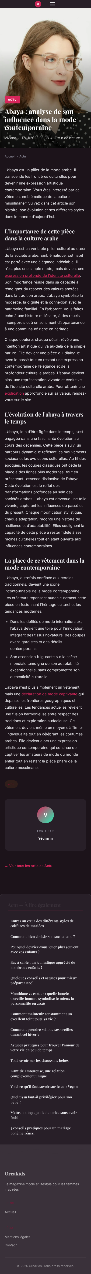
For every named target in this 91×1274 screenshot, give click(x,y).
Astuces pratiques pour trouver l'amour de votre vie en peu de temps (45, 1047)
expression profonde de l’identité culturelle (42, 275)
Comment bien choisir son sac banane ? (42, 936)
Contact (11, 1245)
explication (14, 393)
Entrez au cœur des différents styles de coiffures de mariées (42, 923)
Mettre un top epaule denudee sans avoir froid (43, 1115)
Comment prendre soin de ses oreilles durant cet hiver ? (41, 1032)
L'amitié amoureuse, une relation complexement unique (37, 1073)
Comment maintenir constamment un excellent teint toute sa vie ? (41, 1016)
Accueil (10, 156)
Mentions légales (17, 1237)
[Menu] (52, 4)
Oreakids (15, 1173)
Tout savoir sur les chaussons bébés (39, 1060)
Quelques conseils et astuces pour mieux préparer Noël (43, 980)
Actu (12, 99)
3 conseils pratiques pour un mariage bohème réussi (40, 1130)
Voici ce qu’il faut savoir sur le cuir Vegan (44, 1086)
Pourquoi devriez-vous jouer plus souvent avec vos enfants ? (44, 949)
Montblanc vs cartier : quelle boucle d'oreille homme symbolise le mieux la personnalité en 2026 (42, 998)
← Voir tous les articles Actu (28, 866)
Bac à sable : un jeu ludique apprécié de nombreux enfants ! (42, 965)
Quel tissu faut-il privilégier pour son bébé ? (41, 1099)
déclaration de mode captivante (49, 694)
